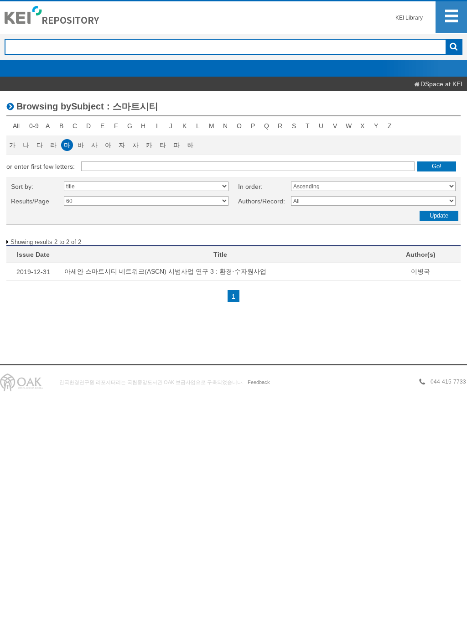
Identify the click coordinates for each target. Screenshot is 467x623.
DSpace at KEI (441, 84)
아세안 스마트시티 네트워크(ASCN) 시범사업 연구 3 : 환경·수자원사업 (165, 271)
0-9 (34, 126)
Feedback (259, 382)
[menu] (451, 17)
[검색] (454, 47)
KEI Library (409, 18)
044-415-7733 (448, 382)
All (16, 126)
